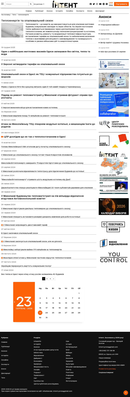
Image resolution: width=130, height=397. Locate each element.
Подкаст (37, 372)
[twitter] (94, 4)
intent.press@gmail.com (108, 347)
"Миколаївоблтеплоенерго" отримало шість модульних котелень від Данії (35, 179)
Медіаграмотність (41, 367)
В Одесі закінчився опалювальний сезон (19, 233)
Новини (29, 11)
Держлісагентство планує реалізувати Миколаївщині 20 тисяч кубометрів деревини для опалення (47, 188)
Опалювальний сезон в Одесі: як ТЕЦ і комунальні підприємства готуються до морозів (46, 75)
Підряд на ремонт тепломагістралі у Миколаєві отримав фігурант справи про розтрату (47, 96)
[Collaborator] (114, 104)
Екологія (69, 358)
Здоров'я (69, 361)
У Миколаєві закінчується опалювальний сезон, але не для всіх (32, 241)
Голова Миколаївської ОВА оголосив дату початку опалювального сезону (35, 147)
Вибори (69, 352)
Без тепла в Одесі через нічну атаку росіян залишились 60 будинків (32, 274)
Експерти (80, 11)
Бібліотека (38, 352)
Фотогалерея (71, 381)
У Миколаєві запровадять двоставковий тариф (25, 225)
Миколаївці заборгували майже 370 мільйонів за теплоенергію (32, 250)
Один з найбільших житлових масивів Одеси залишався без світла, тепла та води (45, 52)
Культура (70, 364)
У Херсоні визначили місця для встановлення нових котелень (29, 107)
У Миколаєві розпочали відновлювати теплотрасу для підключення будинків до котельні (42, 171)
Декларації (99, 11)
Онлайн (37, 369)
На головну (5, 14)
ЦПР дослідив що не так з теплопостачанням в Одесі (34, 137)
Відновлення (39, 355)
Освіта (68, 369)
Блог (68, 350)
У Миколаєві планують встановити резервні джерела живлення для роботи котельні (40, 217)
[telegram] (104, 4)
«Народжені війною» (110, 25)
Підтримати (121, 4)
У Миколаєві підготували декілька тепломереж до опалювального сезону (35, 208)
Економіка (38, 361)
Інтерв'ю (59, 11)
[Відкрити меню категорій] (2, 4)
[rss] (107, 4)
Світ (35, 378)
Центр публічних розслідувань (46, 384)
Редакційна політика (107, 361)
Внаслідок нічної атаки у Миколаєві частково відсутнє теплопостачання (37, 258)
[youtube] (100, 4)
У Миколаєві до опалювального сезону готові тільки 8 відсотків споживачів (36, 155)
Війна (68, 355)
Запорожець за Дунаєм (111, 34)
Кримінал (37, 364)
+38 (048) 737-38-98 (107, 350)
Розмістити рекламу (107, 369)
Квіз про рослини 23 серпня (112, 52)
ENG (111, 5)
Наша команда (105, 358)
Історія (69, 344)
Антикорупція (71, 347)
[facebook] (91, 4)
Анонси (50, 11)
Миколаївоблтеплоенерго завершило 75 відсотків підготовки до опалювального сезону (42, 163)
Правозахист (39, 375)
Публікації (39, 11)
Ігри (67, 341)
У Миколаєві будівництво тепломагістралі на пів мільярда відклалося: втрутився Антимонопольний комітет (42, 197)
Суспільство (39, 381)
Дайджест (38, 358)
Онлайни (69, 11)
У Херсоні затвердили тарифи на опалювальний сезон (33, 64)
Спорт (68, 378)
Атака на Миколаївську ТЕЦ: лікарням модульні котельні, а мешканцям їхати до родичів (48, 125)
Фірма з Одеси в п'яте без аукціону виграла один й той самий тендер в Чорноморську (41, 87)
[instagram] (97, 4)
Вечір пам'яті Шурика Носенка (114, 43)
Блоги (89, 11)
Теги (14, 14)
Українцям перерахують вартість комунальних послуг (26, 266)
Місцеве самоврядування (76, 367)
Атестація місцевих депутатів (46, 350)
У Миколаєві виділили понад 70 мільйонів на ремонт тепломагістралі (33, 116)
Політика (69, 372)
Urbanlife (37, 341)
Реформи (70, 375)
